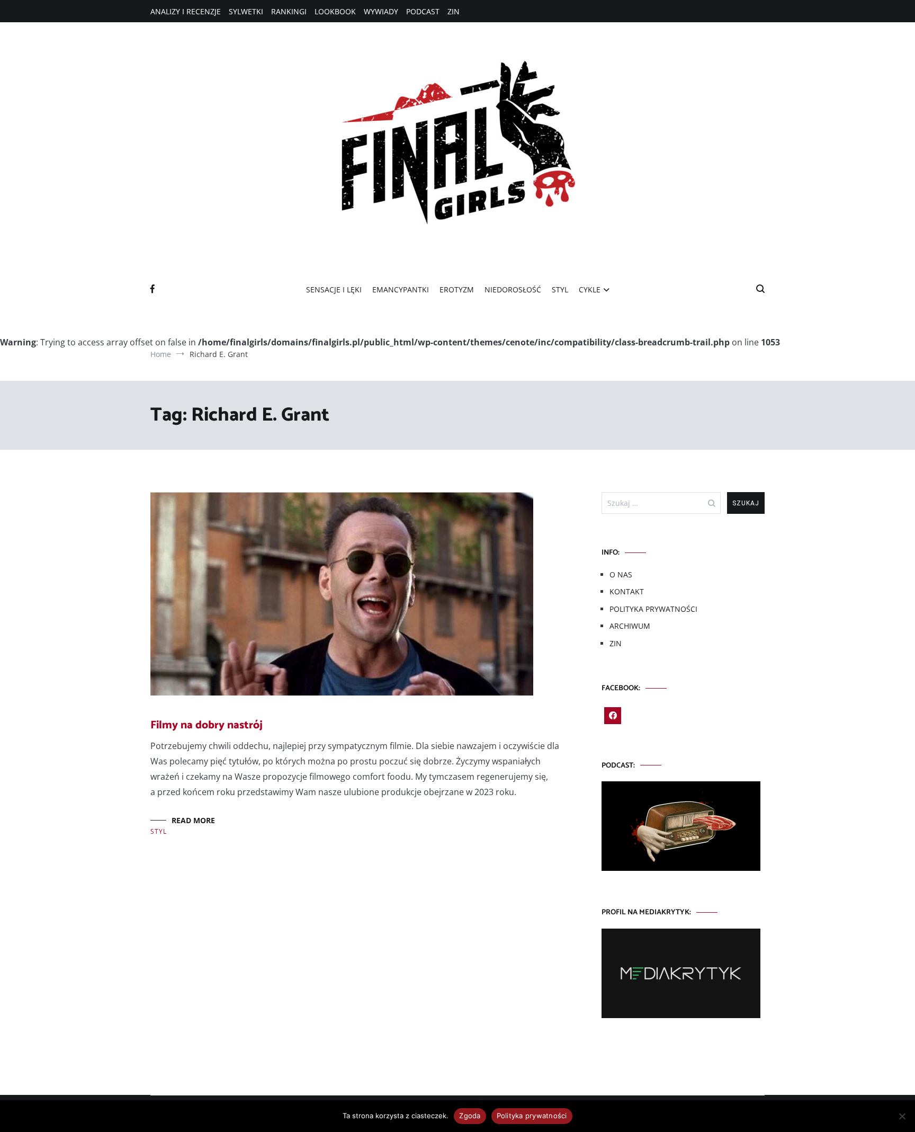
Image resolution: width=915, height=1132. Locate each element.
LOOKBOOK (335, 11)
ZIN (453, 11)
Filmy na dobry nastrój (206, 725)
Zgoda (469, 1115)
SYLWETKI (246, 11)
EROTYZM (456, 289)
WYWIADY (381, 11)
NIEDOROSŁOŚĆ (513, 289)
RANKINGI (289, 11)
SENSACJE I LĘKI (334, 289)
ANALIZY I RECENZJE (185, 11)
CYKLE (589, 289)
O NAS (620, 574)
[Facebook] (613, 716)
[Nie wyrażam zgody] (901, 1116)
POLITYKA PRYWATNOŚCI (653, 609)
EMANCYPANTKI (400, 289)
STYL (560, 289)
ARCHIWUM (629, 626)
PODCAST (422, 11)
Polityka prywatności (532, 1115)
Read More (193, 820)
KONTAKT (626, 591)
